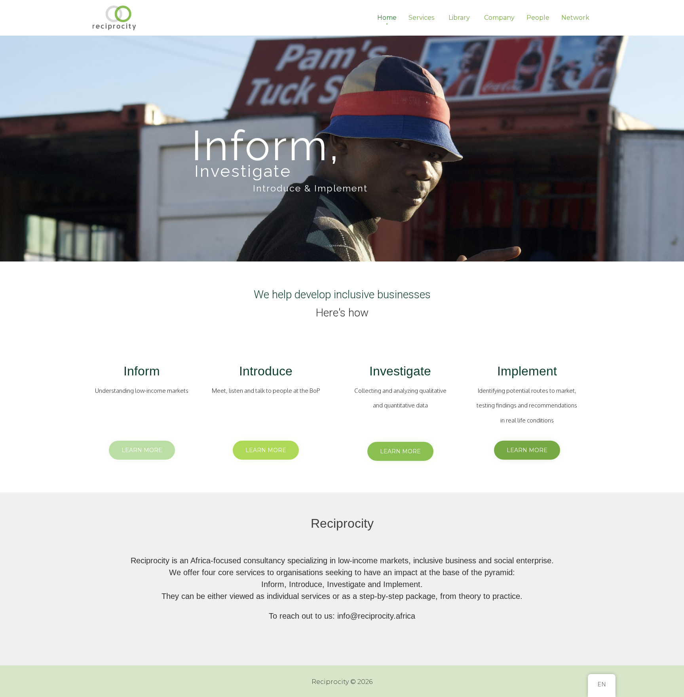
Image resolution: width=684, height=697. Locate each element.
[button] (142, 450)
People (537, 17)
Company (499, 17)
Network (575, 17)
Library (459, 17)
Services (421, 17)
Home (387, 17)
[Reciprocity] (115, 18)
